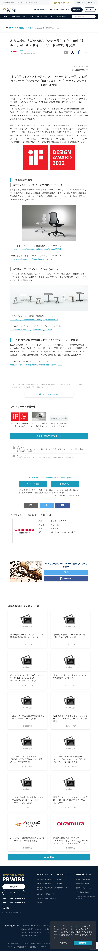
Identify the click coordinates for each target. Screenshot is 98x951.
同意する (82, 943)
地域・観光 (16, 16)
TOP (11, 28)
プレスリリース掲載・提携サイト (46, 898)
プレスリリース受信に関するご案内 (66, 495)
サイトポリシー (13, 943)
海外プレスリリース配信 (44, 883)
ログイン (89, 10)
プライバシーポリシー (72, 926)
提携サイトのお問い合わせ (83, 888)
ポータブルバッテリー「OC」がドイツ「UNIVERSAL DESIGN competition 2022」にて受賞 (26, 678)
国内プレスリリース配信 (44, 879)
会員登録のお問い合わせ (83, 879)
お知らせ (59, 879)
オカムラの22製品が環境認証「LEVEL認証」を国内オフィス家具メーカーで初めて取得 (26, 759)
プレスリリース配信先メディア (45, 894)
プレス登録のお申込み (82, 892)
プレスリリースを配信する (36, 9)
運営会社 (33, 947)
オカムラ (29, 28)
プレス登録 (34, 484)
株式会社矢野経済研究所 (30, 936)
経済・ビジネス (63, 449)
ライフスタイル (36, 16)
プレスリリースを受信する (58, 9)
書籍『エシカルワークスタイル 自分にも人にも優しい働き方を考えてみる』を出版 (70, 800)
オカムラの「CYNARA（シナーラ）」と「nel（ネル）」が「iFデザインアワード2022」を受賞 (69, 759)
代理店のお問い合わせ (82, 883)
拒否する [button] (63, 943)
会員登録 (76, 10)
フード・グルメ (61, 16)
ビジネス (5, 16)
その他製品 (19, 28)
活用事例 (39, 902)
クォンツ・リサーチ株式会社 (31, 932)
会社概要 (59, 883)
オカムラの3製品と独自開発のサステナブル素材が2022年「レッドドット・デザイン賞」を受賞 (27, 800)
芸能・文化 (48, 16)
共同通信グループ (62, 888)
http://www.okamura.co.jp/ (63, 532)
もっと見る (49, 857)
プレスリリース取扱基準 (16, 947)
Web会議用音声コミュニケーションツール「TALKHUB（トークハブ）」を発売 (70, 718)
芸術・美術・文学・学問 (49, 449)
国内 (61, 3)
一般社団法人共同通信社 (30, 926)
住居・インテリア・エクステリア (28, 449)
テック (24, 16)
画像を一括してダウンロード (49, 436)
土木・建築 (74, 449)
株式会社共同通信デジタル (31, 929)
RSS (42, 947)
